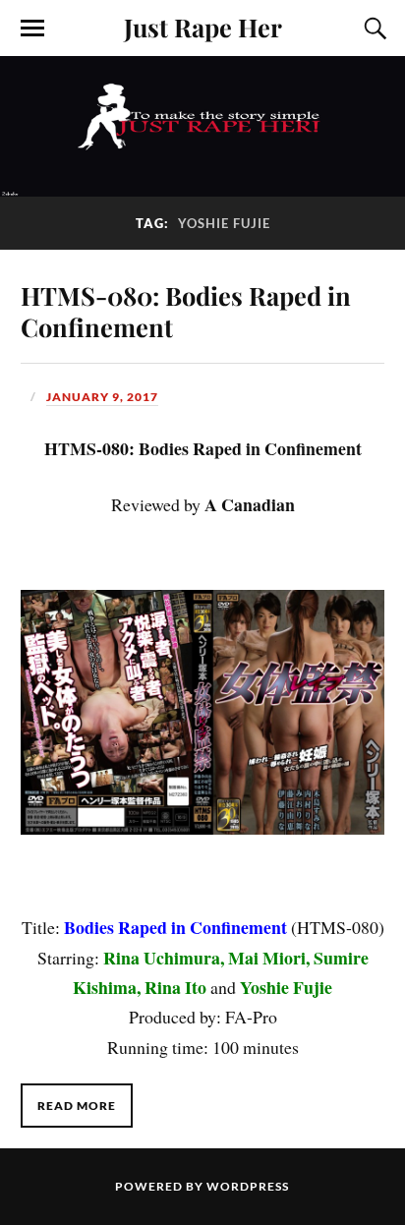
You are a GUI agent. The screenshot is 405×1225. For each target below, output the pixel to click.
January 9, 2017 (102, 396)
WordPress (247, 1186)
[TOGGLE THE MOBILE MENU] (32, 28)
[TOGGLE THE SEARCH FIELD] (372, 28)
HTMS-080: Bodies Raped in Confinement (186, 310)
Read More (76, 1105)
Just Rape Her (203, 26)
